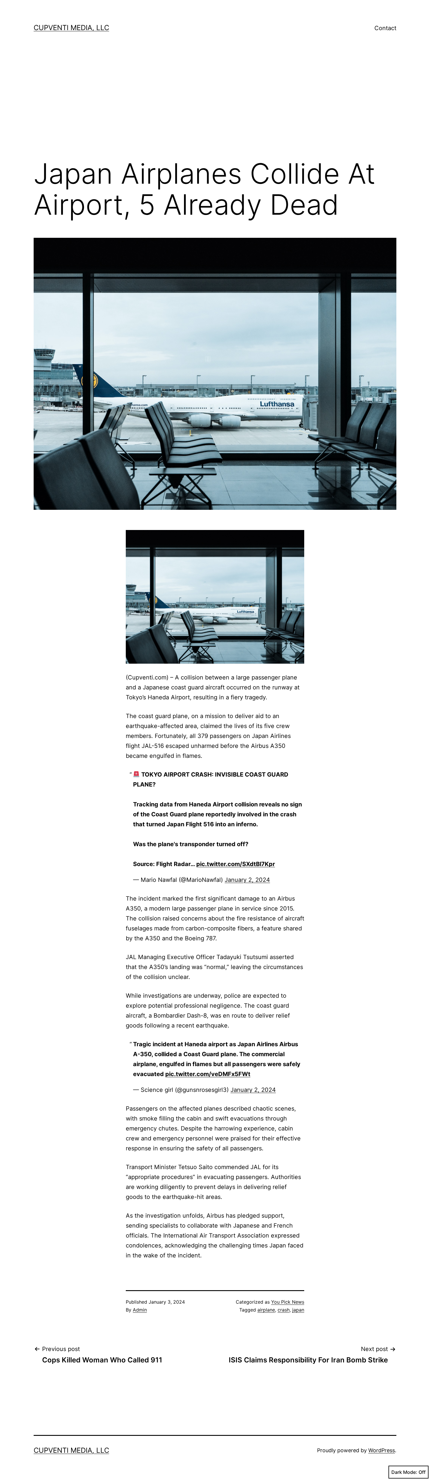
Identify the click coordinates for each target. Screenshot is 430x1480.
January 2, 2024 (247, 879)
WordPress (381, 1450)
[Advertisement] (215, 106)
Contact (385, 28)
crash (284, 1310)
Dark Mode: (404, 1472)
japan (298, 1310)
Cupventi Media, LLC (71, 27)
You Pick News (287, 1302)
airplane (266, 1310)
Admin (140, 1310)
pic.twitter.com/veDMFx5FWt (207, 1074)
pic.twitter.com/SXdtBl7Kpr (235, 864)
